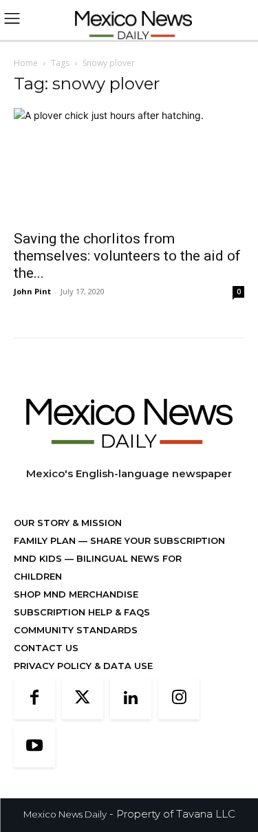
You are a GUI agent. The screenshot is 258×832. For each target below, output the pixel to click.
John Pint (32, 291)
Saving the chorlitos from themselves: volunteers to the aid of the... (127, 255)
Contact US (46, 647)
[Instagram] (179, 698)
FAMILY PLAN (46, 540)
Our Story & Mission (68, 522)
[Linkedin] (130, 698)
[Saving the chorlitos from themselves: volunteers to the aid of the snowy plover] (129, 164)
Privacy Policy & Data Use (83, 665)
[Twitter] (82, 698)
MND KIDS (39, 558)
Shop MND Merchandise (76, 594)
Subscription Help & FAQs (82, 611)
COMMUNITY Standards (76, 629)
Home (26, 63)
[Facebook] (34, 698)
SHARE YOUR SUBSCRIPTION (156, 540)
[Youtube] (34, 746)
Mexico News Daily (65, 814)
